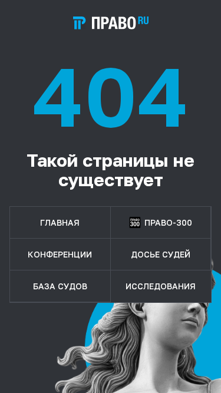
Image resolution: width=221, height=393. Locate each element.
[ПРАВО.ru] (111, 22)
